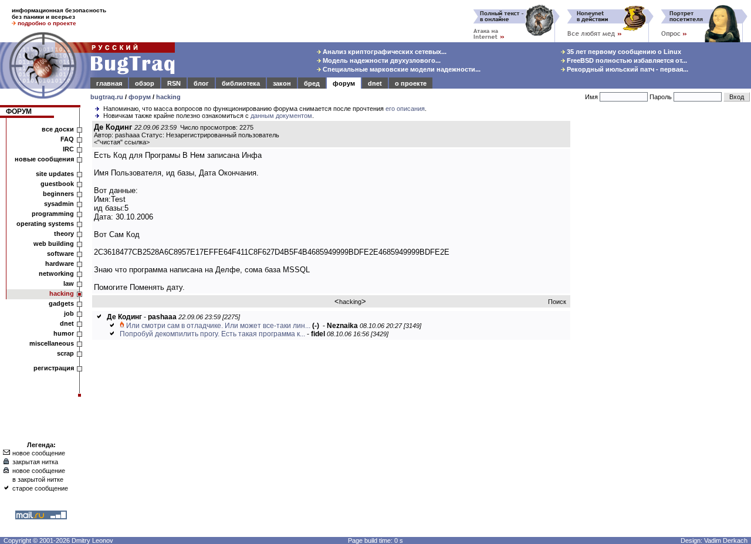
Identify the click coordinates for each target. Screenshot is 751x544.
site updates (55, 173)
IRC (68, 149)
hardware (59, 263)
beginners (58, 193)
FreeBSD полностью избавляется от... (626, 60)
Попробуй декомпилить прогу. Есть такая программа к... (212, 334)
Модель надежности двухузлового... (381, 60)
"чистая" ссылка (121, 142)
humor (63, 333)
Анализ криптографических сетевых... (383, 51)
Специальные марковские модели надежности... (401, 69)
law (68, 283)
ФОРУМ (19, 111)
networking (56, 273)
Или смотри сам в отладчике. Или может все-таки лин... (218, 326)
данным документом (281, 115)
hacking (168, 96)
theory (64, 233)
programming (53, 213)
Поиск (557, 301)
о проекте (411, 83)
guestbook (57, 183)
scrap (65, 353)
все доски (58, 129)
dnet (375, 83)
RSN (174, 83)
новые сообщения (44, 159)
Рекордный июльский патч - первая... (626, 69)
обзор (144, 83)
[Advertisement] (663, 299)
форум (344, 83)
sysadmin (59, 203)
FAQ (67, 139)
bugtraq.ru (106, 96)
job (69, 313)
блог (201, 83)
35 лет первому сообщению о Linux (623, 51)
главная (109, 83)
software (60, 253)
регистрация (53, 367)
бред (312, 83)
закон (282, 83)
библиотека (241, 83)
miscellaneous (51, 343)
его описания (405, 108)
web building (53, 243)
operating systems (45, 223)
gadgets (61, 303)
